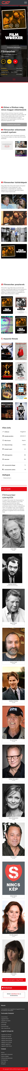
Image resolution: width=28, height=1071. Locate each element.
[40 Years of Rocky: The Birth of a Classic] (21, 351)
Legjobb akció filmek (6, 1034)
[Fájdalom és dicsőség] (21, 391)
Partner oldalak (5, 1056)
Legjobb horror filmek (6, 1042)
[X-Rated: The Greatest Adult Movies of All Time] (21, 411)
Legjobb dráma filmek (6, 1038)
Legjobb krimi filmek (6, 1036)
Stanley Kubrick (5, 72)
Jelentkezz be (15, 994)
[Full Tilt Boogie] (7, 371)
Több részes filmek (5, 1028)
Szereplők (3, 1024)
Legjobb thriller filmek (6, 1046)
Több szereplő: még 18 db (13, 980)
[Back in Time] (7, 351)
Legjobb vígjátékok (6, 1044)
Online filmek (4, 1017)
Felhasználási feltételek (6, 1058)
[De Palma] (21, 371)
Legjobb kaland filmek (6, 1040)
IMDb (9, 61)
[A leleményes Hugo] (7, 391)
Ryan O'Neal (14, 72)
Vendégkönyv (4, 1060)
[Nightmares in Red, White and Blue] (7, 411)
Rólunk (2, 1052)
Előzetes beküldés (13, 47)
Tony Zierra (19, 68)
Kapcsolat (3, 1062)
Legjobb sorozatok (5, 1020)
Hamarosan (4, 1022)
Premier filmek (4, 1026)
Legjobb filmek (5, 1018)
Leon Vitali (19, 70)
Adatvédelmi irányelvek (7, 1054)
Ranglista (3, 1063)
